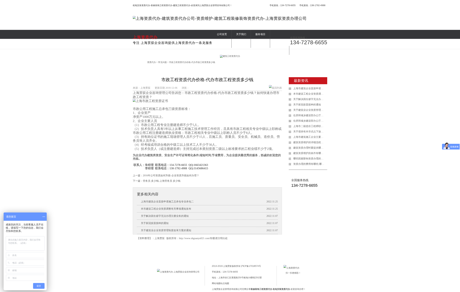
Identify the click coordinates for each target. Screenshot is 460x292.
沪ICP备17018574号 (250, 266)
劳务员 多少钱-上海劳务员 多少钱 (161, 181)
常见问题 (260, 43)
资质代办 (151, 62)
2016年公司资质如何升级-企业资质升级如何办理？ (171, 175)
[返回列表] (275, 88)
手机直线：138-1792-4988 (312, 5)
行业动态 (280, 50)
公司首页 (222, 34)
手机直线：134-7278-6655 (283, 5)
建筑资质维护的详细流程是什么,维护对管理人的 (309, 142)
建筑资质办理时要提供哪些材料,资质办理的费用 (309, 147)
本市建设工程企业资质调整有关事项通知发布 (166, 208)
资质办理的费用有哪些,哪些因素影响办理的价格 (309, 164)
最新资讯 (301, 81)
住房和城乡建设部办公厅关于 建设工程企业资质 (309, 115)
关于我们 (241, 34)
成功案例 (241, 43)
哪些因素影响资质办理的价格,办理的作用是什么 (309, 158)
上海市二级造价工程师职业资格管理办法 (309, 126)
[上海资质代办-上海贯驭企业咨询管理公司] (178, 272)
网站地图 (216, 283)
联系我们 (299, 50)
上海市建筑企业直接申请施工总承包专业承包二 (167, 201)
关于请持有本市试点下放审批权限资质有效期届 (309, 131)
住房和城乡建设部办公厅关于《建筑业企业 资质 (309, 120)
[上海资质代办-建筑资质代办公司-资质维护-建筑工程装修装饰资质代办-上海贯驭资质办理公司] (220, 18)
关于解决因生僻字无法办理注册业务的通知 (165, 216)
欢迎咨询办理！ (289, 289)
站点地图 (224, 283)
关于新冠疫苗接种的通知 (155, 223)
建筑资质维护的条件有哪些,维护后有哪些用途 (309, 153)
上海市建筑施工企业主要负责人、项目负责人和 (309, 137)
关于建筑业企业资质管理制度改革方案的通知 (166, 230)
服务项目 (260, 34)
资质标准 (222, 43)
